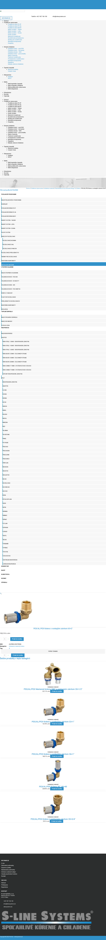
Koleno (78, 188)
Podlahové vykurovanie (37, 188)
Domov (28, 188)
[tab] (53, 651)
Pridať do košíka (17, 639)
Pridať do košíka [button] (57, 691)
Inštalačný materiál (49, 188)
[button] (1, 593)
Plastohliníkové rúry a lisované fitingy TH (65, 188)
